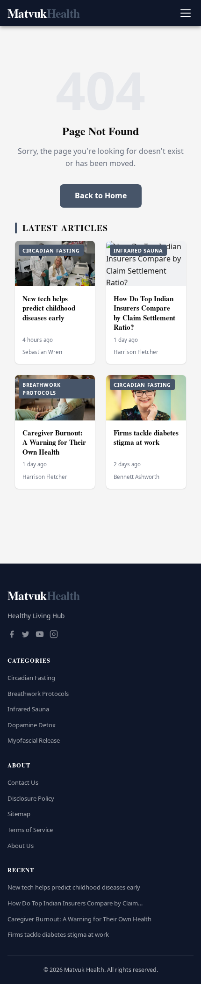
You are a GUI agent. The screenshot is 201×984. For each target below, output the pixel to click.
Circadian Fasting (31, 677)
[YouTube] (40, 635)
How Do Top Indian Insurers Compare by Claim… (75, 903)
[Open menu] (185, 13)
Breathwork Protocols (38, 693)
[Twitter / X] (26, 635)
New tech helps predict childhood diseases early (48, 308)
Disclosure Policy (30, 798)
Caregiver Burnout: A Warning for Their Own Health (54, 442)
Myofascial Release (33, 740)
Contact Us (22, 782)
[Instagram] (54, 635)
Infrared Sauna (28, 709)
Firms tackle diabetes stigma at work (146, 437)
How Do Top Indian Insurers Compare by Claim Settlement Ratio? (144, 313)
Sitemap (18, 814)
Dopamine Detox (31, 725)
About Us (20, 845)
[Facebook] (11, 635)
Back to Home (101, 195)
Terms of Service (30, 829)
